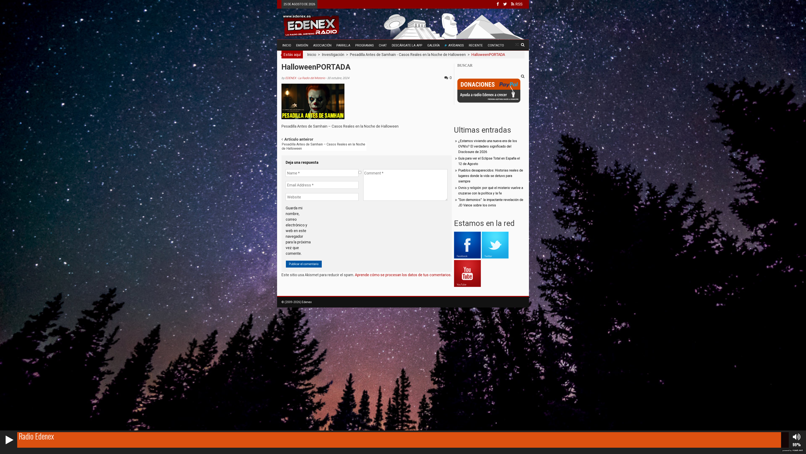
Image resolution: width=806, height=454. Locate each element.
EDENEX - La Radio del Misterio (305, 78)
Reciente (476, 45)
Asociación (322, 45)
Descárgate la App (407, 45)
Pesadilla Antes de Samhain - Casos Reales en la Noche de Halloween (408, 54)
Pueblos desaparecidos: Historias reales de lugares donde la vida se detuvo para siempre (490, 175)
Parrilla (343, 45)
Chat (383, 45)
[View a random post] (517, 44)
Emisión (302, 45)
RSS (518, 4)
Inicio (286, 45)
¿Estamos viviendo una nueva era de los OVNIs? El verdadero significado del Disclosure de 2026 (487, 146)
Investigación (333, 54)
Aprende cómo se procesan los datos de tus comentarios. (403, 275)
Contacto (496, 45)
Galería (433, 45)
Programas (364, 45)
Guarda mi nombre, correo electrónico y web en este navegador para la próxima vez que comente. (298, 231)
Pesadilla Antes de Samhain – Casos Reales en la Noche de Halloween (323, 146)
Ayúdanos (456, 45)
